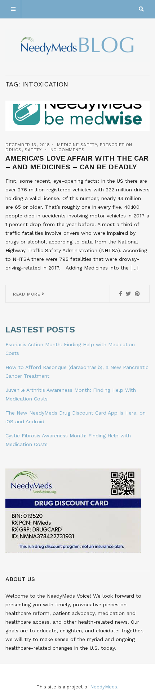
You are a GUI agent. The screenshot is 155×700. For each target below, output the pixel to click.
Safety (33, 149)
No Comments (67, 149)
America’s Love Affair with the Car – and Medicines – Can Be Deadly (77, 162)
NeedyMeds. (104, 687)
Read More (27, 294)
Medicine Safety (77, 144)
